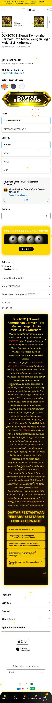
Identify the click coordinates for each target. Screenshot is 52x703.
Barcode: (18, 47)
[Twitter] (7, 308)
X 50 (6, 170)
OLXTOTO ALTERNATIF (14, 129)
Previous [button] (2, 3)
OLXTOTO (13, 341)
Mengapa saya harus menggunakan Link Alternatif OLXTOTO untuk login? (24, 536)
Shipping (14, 63)
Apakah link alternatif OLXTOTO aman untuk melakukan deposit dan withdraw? (25, 545)
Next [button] (49, 3)
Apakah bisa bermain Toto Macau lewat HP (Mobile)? (25, 563)
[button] (3, 10)
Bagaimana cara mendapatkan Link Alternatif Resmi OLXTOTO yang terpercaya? (22, 554)
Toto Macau (24, 430)
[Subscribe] (42, 672)
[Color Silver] (22, 86)
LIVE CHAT (45, 698)
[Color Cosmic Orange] (5, 86)
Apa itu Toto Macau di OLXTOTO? (22, 529)
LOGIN (15, 699)
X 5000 (7, 144)
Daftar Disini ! (40, 4)
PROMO (5, 699)
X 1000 (7, 153)
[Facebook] (3, 308)
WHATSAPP (36, 699)
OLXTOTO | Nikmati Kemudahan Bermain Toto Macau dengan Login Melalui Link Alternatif (26, 3)
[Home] (21, 9)
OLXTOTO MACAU (12, 120)
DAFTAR (25, 699)
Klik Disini (26, 249)
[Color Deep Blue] (13, 86)
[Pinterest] (11, 308)
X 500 (6, 162)
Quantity (6, 209)
